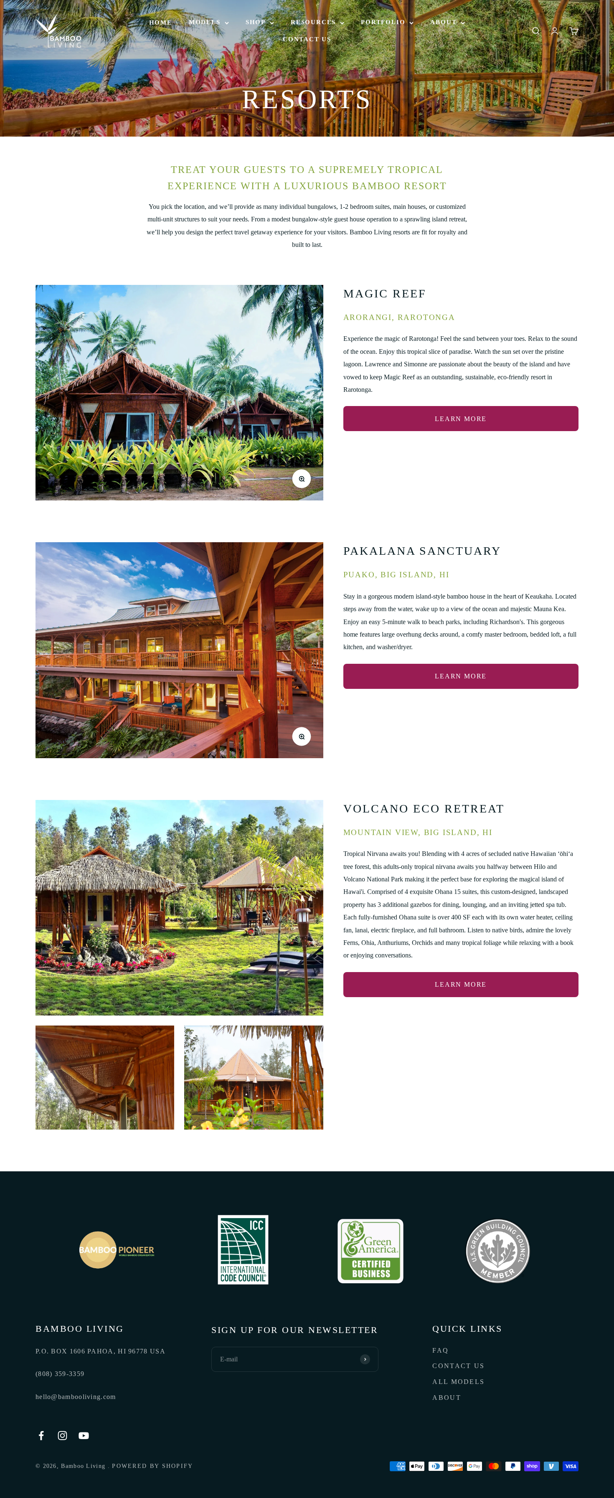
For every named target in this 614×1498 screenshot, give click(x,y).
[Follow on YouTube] (83, 1435)
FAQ (440, 1350)
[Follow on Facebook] (41, 1435)
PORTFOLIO (383, 22)
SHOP (256, 22)
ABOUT (443, 22)
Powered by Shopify (152, 1466)
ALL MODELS (458, 1381)
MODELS (205, 22)
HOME (160, 22)
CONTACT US (307, 39)
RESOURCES (313, 22)
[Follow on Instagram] (62, 1435)
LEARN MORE (461, 418)
